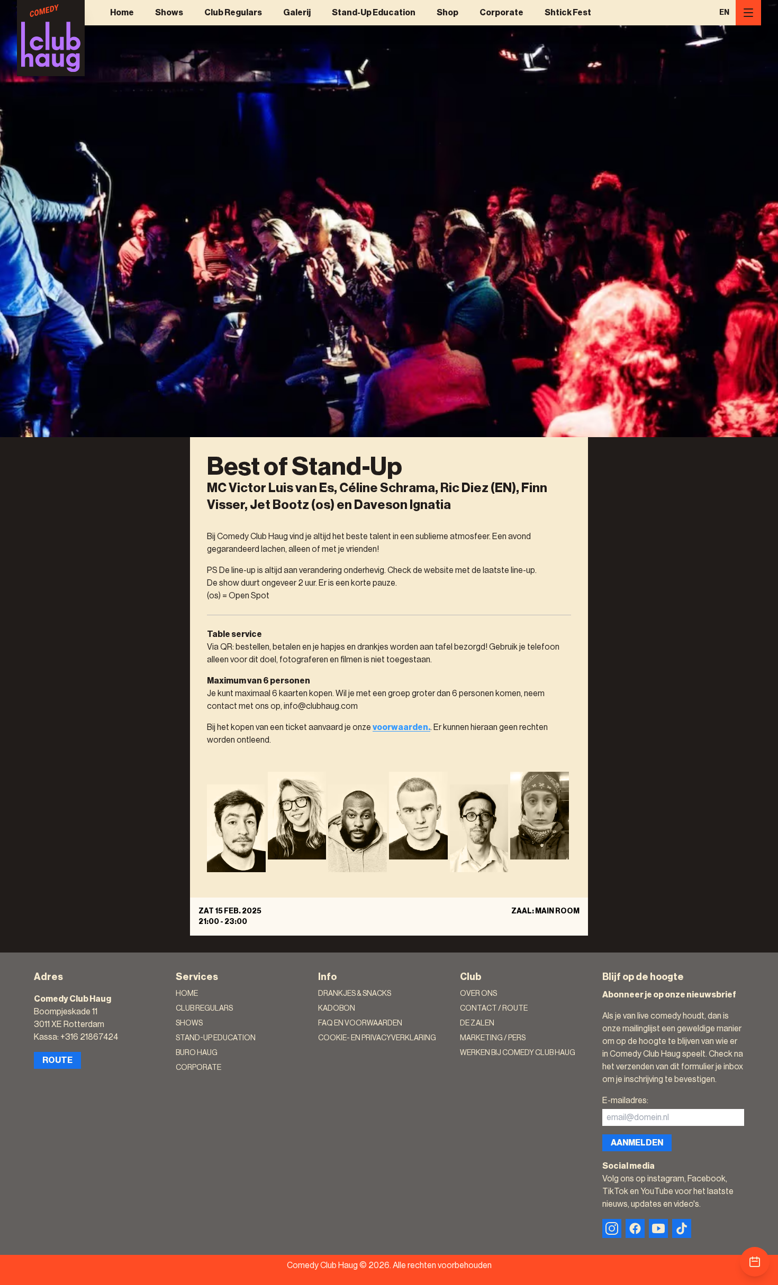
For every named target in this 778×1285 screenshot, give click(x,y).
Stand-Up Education (373, 12)
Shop (447, 12)
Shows (169, 12)
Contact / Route (494, 1008)
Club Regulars (233, 12)
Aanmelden (637, 1143)
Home (122, 12)
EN (724, 12)
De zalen (477, 1023)
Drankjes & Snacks (354, 993)
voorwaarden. (401, 727)
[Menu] (748, 12)
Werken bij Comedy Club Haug (517, 1053)
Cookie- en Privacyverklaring (377, 1038)
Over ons (478, 993)
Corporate (501, 12)
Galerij (297, 12)
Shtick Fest (568, 12)
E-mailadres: (625, 1100)
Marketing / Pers (493, 1038)
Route (57, 1060)
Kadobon (336, 1008)
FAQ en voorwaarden (360, 1023)
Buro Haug (197, 1053)
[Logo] (50, 38)
